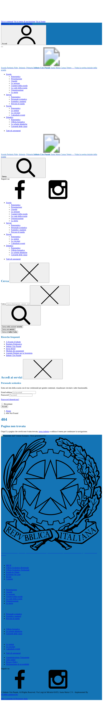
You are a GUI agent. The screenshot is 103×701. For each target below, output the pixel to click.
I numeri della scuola (19, 86)
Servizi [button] (9, 95)
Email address (6, 392)
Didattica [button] (9, 117)
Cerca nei (8, 329)
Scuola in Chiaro (12, 572)
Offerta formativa (18, 122)
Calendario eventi (18, 115)
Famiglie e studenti (18, 101)
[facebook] (20, 198)
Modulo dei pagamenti (15, 351)
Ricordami (8, 404)
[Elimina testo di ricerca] (50, 295)
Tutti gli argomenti (13, 131)
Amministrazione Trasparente (17, 657)
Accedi (4, 406)
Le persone (15, 83)
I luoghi (14, 81)
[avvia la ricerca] (21, 315)
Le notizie (15, 110)
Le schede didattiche (19, 124)
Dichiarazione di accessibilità (17, 664)
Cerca (3, 304)
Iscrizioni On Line (13, 574)
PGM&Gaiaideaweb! (9, 694)
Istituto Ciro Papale (13, 346)
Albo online (10, 660)
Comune (9, 579)
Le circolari (15, 113)
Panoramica (15, 76)
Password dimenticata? (10, 399)
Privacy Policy (12, 662)
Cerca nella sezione (12, 327)
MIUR (8, 565)
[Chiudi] (29, 273)
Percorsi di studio (18, 104)
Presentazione (16, 79)
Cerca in (9, 332)
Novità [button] (8, 106)
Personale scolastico (19, 99)
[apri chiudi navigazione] (2, 46)
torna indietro (44, 431)
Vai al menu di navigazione (24, 21)
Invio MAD (10, 349)
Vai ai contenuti (7, 21)
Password (5, 395)
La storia (14, 92)
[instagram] (58, 198)
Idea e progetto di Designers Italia (14, 699)
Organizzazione (17, 90)
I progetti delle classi (19, 126)
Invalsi (8, 577)
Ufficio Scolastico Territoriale (17, 570)
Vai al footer (40, 21)
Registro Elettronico (14, 344)
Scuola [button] (8, 74)
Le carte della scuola (19, 88)
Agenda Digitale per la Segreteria (19, 353)
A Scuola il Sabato (13, 342)
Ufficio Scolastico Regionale (17, 568)
